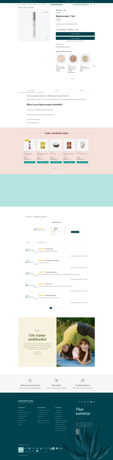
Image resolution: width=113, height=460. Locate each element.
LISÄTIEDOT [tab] (82, 90)
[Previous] (57, 66)
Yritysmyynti (20, 418)
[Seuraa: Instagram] (85, 402)
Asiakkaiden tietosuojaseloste (61, 420)
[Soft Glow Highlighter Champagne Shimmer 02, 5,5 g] (61, 58)
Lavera (58, 12)
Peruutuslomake (58, 414)
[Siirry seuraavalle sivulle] (65, 308)
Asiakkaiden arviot (41, 416)
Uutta (19, 4)
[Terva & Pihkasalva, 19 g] (82, 145)
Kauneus (24, 4)
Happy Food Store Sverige (42, 420)
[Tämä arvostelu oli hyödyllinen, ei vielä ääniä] (83, 256)
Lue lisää (57, 26)
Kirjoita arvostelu (75, 231)
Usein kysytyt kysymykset (42, 412)
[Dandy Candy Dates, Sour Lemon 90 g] (43, 145)
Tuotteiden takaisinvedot (60, 430)
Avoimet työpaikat (22, 416)
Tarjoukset (43, 4)
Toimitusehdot (58, 410)
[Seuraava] (35, 1)
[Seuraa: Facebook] (79, 402)
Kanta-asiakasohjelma (90, 1)
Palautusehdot (58, 412)
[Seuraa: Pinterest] (88, 402)
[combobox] (80, 4)
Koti (38, 4)
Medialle (20, 424)
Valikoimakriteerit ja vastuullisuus (25, 412)
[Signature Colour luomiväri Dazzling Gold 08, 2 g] (85, 58)
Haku (38, 418)
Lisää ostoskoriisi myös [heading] (63, 51)
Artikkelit (81, 1)
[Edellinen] (18, 1)
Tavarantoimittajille (22, 420)
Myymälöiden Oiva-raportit (60, 426)
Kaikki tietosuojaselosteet (60, 422)
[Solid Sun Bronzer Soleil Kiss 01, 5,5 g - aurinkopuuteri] (73, 58)
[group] (61, 63)
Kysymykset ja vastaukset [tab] (40, 216)
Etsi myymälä (68, 1)
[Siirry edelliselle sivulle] (48, 308)
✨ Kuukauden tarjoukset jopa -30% (27, 1)
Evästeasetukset (58, 416)
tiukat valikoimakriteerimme (34, 388)
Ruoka (34, 4)
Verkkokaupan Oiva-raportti (61, 428)
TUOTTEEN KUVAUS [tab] (31, 90)
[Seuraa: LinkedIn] (94, 402)
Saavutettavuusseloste (60, 424)
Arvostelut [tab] (28, 216)
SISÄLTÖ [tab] (56, 90)
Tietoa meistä (21, 410)
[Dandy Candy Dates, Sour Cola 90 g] (69, 145)
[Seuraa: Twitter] (82, 402)
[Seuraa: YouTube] (91, 402)
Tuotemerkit (75, 1)
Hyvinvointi (29, 4)
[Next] (93, 66)
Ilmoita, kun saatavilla (75, 38)
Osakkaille (20, 422)
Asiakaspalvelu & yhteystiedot (43, 410)
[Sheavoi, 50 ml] (56, 145)
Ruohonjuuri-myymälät (23, 414)
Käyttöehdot (57, 418)
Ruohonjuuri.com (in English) (43, 422)
